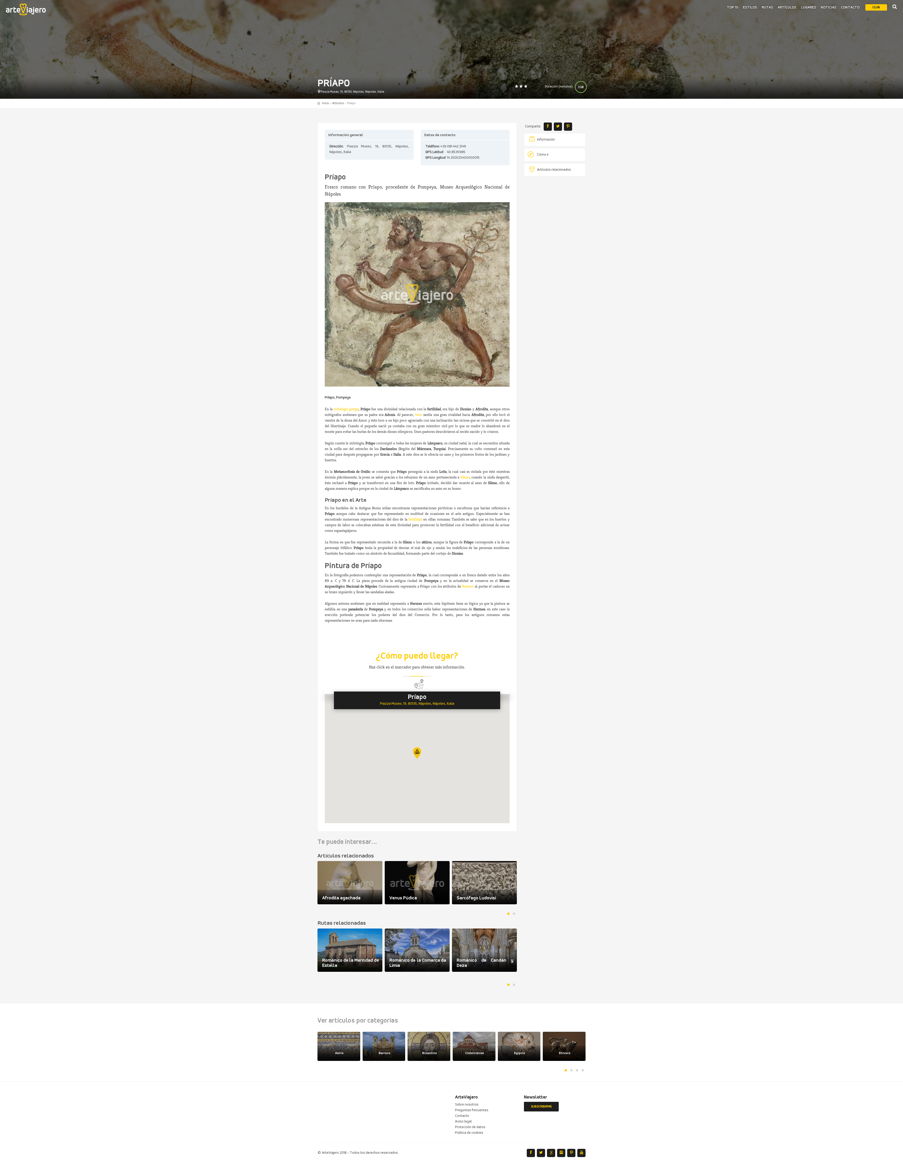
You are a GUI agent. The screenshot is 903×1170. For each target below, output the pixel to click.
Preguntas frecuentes (471, 1110)
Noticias (828, 7)
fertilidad (415, 519)
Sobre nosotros (467, 1105)
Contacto (850, 7)
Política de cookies (469, 1133)
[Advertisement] (555, 251)
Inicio (325, 103)
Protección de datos (470, 1127)
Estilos (750, 7)
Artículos (787, 7)
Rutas (767, 7)
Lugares (808, 7)
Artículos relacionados (554, 170)
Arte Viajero (26, 9)
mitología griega (346, 409)
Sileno (465, 477)
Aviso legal (463, 1121)
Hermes (468, 586)
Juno (418, 414)
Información (546, 140)
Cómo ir (543, 155)
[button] (417, 753)
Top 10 (732, 7)
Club (876, 7)
